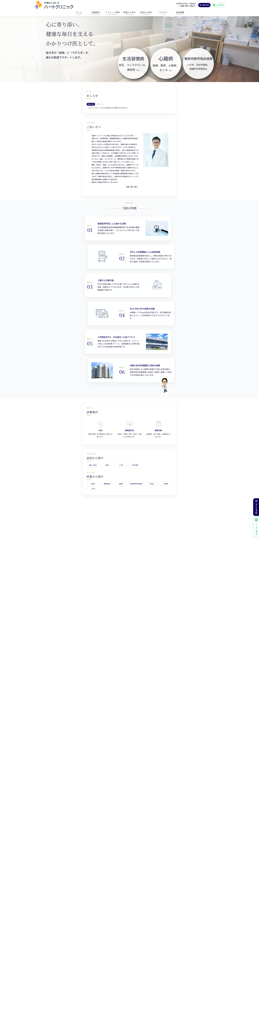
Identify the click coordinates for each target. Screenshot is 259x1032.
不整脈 (166, 483)
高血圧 (93, 483)
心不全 (93, 488)
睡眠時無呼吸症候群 (136, 483)
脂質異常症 (107, 483)
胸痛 (107, 465)
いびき (121, 465)
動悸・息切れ (93, 465)
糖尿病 (121, 483)
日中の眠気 (135, 465)
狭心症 (152, 483)
